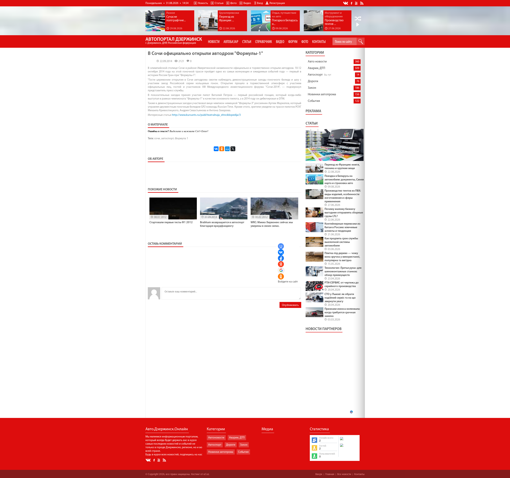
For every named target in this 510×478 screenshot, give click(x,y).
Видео (247, 3)
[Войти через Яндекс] (281, 264)
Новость (203, 3)
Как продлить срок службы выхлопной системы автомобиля (341, 242)
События (314, 101)
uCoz (206, 474)
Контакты (359, 474)
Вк (346, 3)
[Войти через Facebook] (281, 258)
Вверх (318, 474)
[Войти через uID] (281, 246)
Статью (219, 3)
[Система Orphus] (349, 447)
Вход (260, 3)
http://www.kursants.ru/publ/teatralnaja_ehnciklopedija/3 (206, 115)
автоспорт (167, 138)
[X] (232, 148)
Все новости (344, 474)
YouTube (356, 3)
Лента (362, 3)
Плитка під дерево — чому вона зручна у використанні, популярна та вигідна (342, 257)
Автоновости (216, 437)
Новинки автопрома (322, 94)
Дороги (313, 81)
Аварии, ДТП (316, 68)
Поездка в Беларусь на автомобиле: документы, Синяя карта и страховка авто (344, 180)
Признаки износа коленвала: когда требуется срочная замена (342, 313)
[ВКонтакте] (216, 148)
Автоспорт (315, 74)
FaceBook (352, 3)
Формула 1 (181, 138)
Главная (329, 474)
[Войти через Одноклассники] (281, 276)
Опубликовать (290, 305)
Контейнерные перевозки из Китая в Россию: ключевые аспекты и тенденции (342, 227)
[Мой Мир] (227, 148)
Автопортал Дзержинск (173, 41)
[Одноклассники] (221, 148)
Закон (312, 88)
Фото (233, 3)
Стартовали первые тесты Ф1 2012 (171, 222)
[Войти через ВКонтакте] (281, 252)
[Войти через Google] (281, 270)
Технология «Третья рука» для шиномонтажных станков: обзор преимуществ (343, 272)
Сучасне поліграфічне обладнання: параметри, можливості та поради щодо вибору (334, 151)
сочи (157, 138)
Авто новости (317, 61)
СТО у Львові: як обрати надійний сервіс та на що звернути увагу (340, 298)
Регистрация (277, 3)
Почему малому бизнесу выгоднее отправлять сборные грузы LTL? (344, 213)
